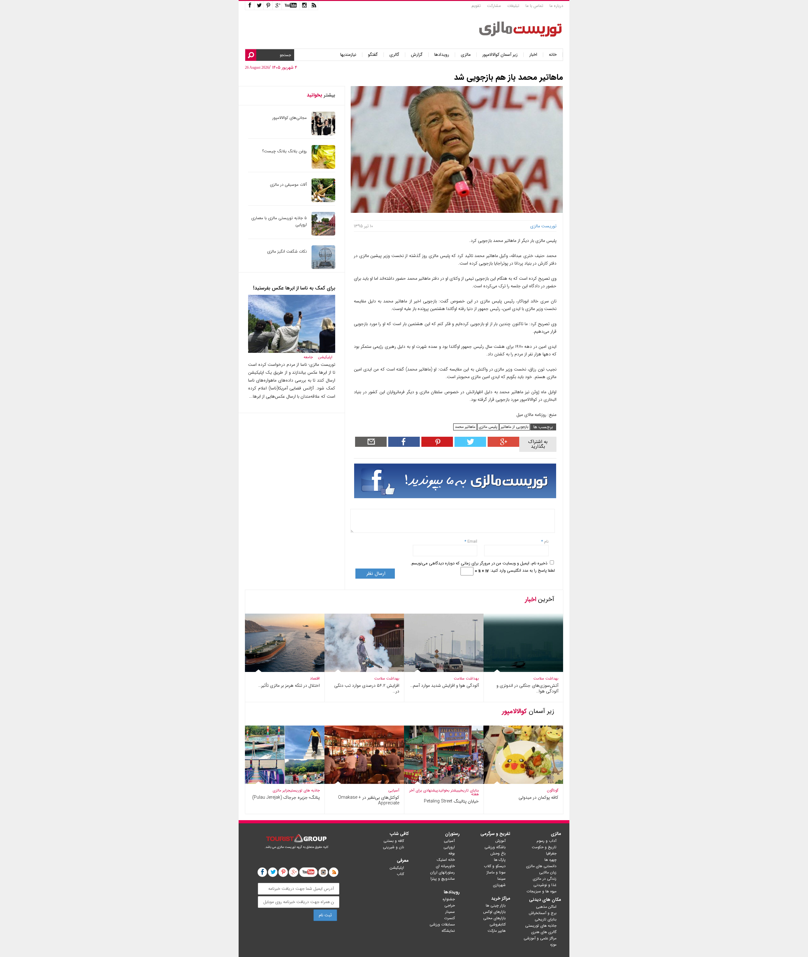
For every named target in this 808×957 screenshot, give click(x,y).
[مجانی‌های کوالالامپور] (323, 134)
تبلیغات (513, 6)
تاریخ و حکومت (544, 847)
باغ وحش (498, 853)
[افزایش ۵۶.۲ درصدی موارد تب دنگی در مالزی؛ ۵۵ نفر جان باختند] (364, 670)
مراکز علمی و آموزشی (540, 938)
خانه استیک (446, 860)
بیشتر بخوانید (448, 790)
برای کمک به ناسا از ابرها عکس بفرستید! (294, 288)
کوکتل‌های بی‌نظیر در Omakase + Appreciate (368, 800)
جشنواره (449, 899)
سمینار (450, 912)
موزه (553, 945)
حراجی (449, 905)
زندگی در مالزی (544, 879)
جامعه (308, 357)
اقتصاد (315, 678)
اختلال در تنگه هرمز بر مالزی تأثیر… (289, 685)
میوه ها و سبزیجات (541, 891)
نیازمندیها (348, 54)
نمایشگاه (448, 931)
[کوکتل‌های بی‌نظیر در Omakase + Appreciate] (364, 782)
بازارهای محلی (494, 918)
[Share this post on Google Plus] (502, 445)
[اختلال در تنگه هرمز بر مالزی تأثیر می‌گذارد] (284, 670)
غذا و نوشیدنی (544, 885)
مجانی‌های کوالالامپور (289, 117)
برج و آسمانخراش (542, 913)
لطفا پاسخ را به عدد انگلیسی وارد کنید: (522, 570)
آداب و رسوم (546, 841)
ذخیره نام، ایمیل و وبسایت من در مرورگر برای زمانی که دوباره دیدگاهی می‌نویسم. (478, 563)
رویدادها (441, 54)
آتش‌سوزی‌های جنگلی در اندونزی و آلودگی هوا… (527, 688)
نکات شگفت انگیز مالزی (287, 251)
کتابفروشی (498, 924)
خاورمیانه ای (445, 866)
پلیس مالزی (488, 427)
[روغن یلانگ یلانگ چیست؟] (323, 167)
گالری (394, 54)
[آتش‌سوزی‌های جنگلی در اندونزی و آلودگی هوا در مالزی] (523, 670)
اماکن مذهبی (546, 907)
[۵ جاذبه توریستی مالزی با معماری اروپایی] (323, 234)
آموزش (500, 841)
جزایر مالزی (281, 790)
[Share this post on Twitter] (469, 445)
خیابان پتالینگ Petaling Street (451, 801)
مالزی (466, 54)
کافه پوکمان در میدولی (538, 797)
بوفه (452, 853)
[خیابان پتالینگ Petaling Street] (444, 782)
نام (546, 541)
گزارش (417, 54)
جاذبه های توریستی (305, 790)
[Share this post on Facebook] (436, 445)
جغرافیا (551, 853)
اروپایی (449, 847)
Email (472, 541)
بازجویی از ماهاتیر (514, 427)
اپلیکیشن (325, 357)
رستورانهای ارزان (442, 872)
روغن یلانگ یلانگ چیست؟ (284, 151)
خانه (553, 54)
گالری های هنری (543, 932)
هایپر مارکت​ (497, 931)
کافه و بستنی (393, 841)
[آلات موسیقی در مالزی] (323, 201)
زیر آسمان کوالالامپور (500, 54)
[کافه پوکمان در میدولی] (523, 782)
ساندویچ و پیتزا (443, 879)
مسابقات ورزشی (442, 924)
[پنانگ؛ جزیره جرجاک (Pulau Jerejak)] (284, 782)
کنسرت (449, 918)
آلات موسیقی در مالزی (288, 184)
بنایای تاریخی (469, 790)
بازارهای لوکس (494, 912)
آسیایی (393, 790)
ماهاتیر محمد (465, 427)
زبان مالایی (547, 872)
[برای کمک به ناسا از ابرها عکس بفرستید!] (291, 351)
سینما (501, 879)
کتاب (400, 874)
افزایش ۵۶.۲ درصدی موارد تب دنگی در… (366, 688)
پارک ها (500, 860)
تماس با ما (534, 6)
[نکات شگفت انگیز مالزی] (323, 267)
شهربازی (499, 885)
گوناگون (552, 790)
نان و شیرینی (393, 847)
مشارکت (494, 6)
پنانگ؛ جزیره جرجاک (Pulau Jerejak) (286, 797)
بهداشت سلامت (545, 678)
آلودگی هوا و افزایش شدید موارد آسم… (444, 685)
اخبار (533, 54)
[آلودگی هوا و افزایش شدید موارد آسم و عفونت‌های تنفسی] (444, 670)
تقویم (476, 6)
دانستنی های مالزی (541, 866)
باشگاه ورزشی (495, 847)
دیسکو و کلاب (495, 866)
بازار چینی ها (496, 905)
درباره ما (556, 6)
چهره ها (550, 860)
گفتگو (373, 54)
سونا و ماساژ (496, 872)
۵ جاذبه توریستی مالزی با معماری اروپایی (279, 221)
